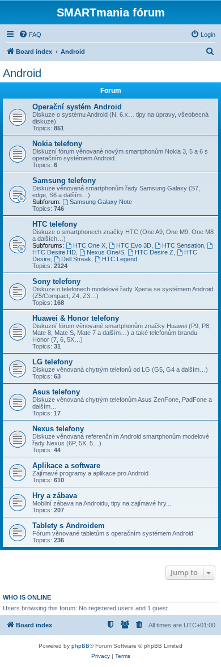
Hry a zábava (54, 495)
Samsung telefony (64, 180)
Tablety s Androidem (68, 525)
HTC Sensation (183, 245)
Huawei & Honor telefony (75, 318)
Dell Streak (76, 259)
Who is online (27, 597)
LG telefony (52, 362)
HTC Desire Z (154, 252)
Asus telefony (56, 392)
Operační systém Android (77, 107)
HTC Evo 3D (133, 245)
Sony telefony (56, 281)
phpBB (80, 646)
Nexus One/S (105, 252)
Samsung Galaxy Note (101, 201)
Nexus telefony (58, 428)
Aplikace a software (66, 465)
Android (22, 73)
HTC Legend (119, 259)
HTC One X (89, 245)
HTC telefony (54, 224)
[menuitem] (30, 34)
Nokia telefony (57, 143)
